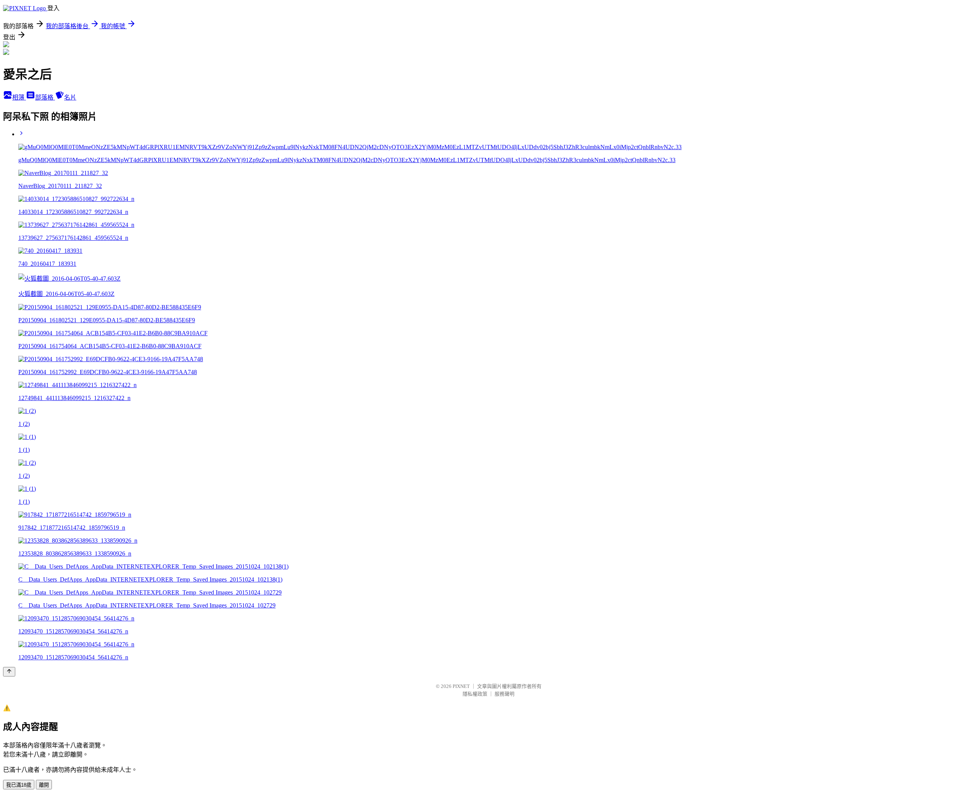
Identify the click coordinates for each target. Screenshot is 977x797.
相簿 (19, 97)
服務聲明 (504, 694)
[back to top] (9, 671)
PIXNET (461, 686)
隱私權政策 (475, 694)
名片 (70, 97)
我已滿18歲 (18, 785)
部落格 (45, 97)
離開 (44, 785)
